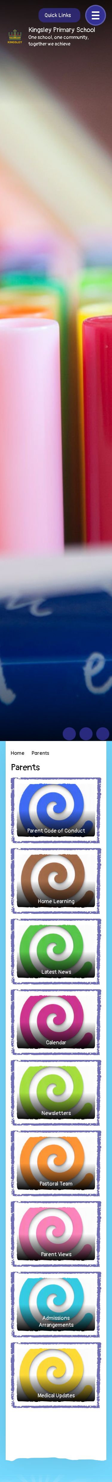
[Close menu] (95, 15)
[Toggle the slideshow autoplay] (102, 733)
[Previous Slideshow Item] (69, 733)
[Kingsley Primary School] (15, 36)
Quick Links (58, 15)
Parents (40, 753)
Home (17, 753)
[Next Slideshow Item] (86, 733)
